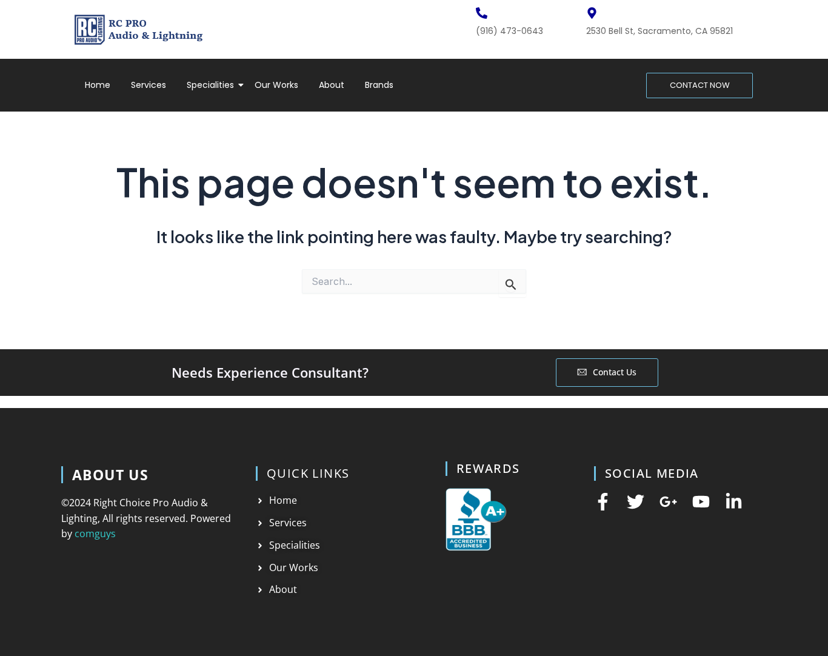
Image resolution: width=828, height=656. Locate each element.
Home (97, 85)
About (331, 85)
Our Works (276, 85)
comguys (95, 533)
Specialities (210, 85)
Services (148, 85)
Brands (379, 85)
